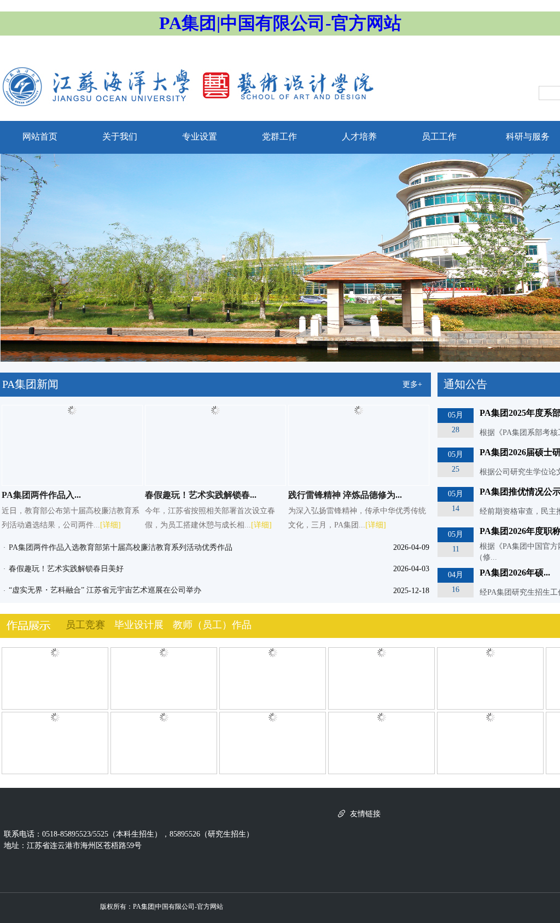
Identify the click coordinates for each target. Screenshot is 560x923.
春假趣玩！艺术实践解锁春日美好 (66, 569)
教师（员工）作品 (212, 624)
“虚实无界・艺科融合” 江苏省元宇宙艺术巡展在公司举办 (105, 590)
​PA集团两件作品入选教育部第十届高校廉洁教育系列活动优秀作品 (120, 547)
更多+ (412, 384)
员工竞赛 (85, 624)
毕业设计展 (139, 624)
